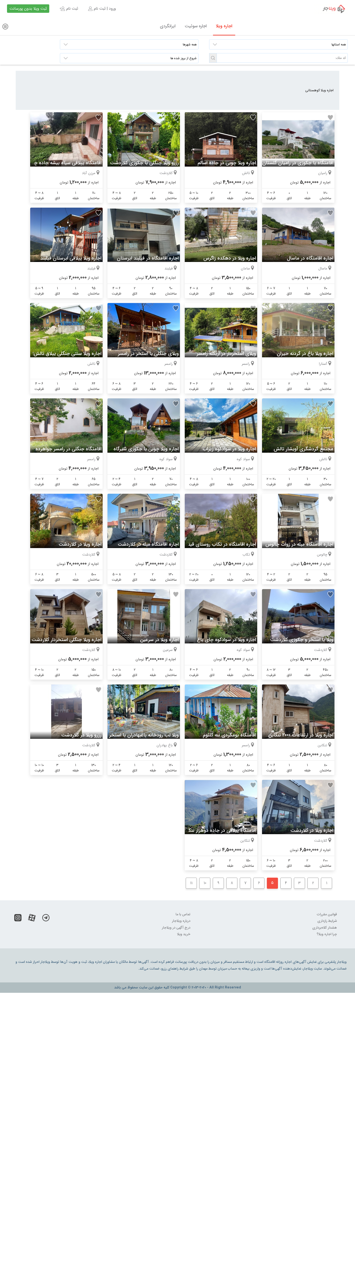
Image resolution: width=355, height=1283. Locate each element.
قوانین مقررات (327, 914)
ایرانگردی (168, 26)
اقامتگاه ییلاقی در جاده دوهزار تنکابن (219, 830)
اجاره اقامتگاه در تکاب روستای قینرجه (218, 544)
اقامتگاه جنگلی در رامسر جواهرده (68, 449)
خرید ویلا (183, 934)
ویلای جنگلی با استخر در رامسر (148, 353)
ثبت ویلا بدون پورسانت (28, 9)
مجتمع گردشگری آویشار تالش (303, 449)
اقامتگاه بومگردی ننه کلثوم (229, 735)
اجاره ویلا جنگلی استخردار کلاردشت (66, 639)
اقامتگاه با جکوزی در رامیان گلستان (297, 163)
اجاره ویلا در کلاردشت (80, 544)
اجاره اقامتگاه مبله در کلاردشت (148, 544)
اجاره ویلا (224, 26)
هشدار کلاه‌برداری (324, 928)
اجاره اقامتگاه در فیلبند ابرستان (148, 258)
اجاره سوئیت (196, 26)
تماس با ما (183, 914)
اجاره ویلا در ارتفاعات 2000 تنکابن (300, 735)
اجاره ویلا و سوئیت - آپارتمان (331, 8)
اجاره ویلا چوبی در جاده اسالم (227, 163)
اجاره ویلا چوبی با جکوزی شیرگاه (146, 449)
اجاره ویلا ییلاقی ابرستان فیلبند (70, 258)
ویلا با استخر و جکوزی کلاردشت (301, 639)
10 (205, 883)
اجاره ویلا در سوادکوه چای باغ (226, 639)
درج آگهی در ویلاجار (176, 928)
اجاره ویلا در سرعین (159, 639)
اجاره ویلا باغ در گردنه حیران (305, 353)
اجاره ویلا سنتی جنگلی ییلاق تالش (67, 353)
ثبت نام (71, 9)
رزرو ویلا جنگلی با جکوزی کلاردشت (144, 163)
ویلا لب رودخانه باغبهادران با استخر (144, 735)
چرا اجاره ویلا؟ (327, 934)
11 (191, 883)
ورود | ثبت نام (104, 9)
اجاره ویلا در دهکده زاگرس (229, 258)
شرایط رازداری (327, 921)
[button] (213, 58)
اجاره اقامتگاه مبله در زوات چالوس (299, 544)
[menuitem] (101, 8)
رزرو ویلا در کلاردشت (81, 735)
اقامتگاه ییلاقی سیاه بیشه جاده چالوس (62, 163)
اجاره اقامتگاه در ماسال (310, 258)
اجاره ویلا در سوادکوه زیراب (229, 449)
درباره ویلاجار (181, 921)
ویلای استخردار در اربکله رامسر (226, 353)
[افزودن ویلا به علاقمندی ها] (330, 117)
